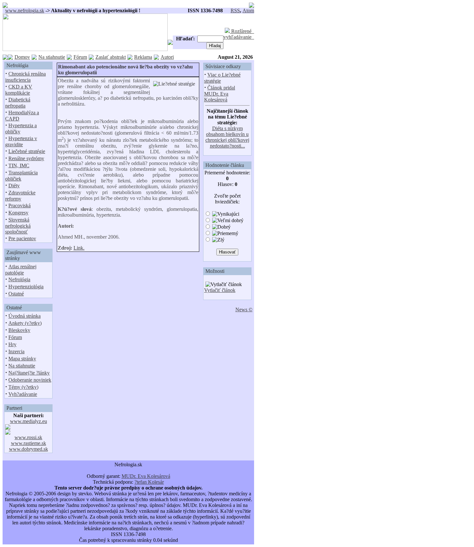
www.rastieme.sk (28, 443)
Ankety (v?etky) (25, 323)
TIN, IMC (18, 165)
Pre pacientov (22, 238)
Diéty (14, 185)
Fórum (80, 57)
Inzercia (16, 351)
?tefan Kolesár (149, 482)
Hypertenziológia (26, 286)
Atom (248, 10)
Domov (22, 57)
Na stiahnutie (51, 57)
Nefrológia (19, 279)
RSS (235, 10)
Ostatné (16, 293)
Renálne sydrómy (26, 158)
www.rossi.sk (28, 437)
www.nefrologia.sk (24, 10)
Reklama (143, 57)
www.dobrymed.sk (28, 449)
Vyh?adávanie (22, 394)
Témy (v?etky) (23, 387)
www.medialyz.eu (28, 421)
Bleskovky (19, 330)
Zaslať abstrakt (110, 57)
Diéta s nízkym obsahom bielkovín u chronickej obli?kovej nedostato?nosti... (227, 137)
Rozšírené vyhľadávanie (238, 34)
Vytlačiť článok (219, 290)
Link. (79, 248)
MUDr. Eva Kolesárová (146, 476)
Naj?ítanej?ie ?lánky (29, 373)
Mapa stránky (22, 358)
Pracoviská (19, 205)
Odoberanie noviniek (29, 380)
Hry (12, 344)
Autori (167, 57)
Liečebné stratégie (26, 151)
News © (243, 309)
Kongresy (18, 212)
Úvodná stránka (24, 316)
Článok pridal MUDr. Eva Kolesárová (219, 93)
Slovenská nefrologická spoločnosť (18, 225)
